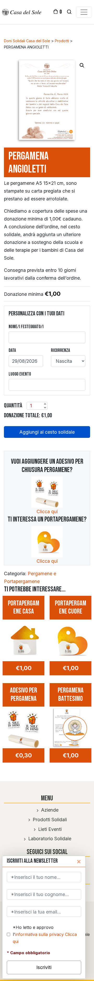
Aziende (49, 810)
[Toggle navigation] (84, 12)
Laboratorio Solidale (49, 838)
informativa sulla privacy (39, 934)
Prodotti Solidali (49, 819)
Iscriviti (43, 967)
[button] (82, 65)
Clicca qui (47, 511)
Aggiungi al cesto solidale (47, 432)
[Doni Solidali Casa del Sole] (21, 12)
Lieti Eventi (49, 829)
